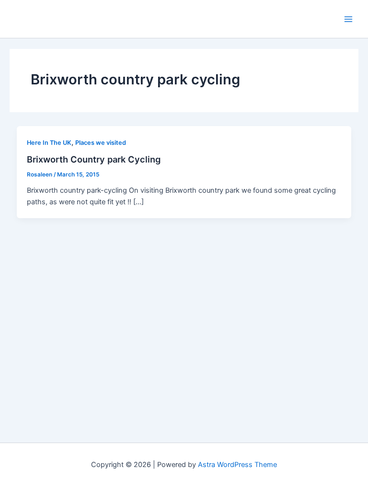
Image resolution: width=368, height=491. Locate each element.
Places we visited (100, 142)
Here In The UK (49, 142)
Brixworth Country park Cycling (94, 159)
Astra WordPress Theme (237, 464)
